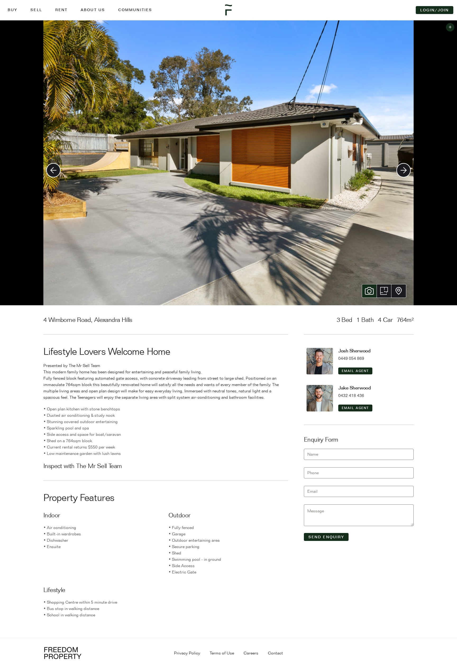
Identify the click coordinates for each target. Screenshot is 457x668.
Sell (36, 10)
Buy (12, 10)
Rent (61, 10)
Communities (135, 10)
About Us (93, 10)
